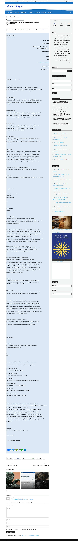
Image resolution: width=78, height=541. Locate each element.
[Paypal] (67, 1)
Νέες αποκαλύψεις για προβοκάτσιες (41, 465)
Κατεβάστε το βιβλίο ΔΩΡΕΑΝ (57, 261)
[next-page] (9, 490)
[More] (44, 458)
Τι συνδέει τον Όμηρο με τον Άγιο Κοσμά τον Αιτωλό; (13, 486)
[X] (69, 1)
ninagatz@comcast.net (44, 62)
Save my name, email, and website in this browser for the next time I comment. (22, 529)
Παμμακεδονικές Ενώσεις (18, 19)
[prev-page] (7, 490)
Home (7, 17)
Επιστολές (17, 17)
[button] (70, 12)
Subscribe (69, 23)
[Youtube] (71, 1)
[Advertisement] (49, 6)
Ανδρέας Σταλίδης (27, 481)
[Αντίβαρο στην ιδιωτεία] (15, 6)
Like (55, 23)
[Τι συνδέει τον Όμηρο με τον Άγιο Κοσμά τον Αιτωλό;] (13, 480)
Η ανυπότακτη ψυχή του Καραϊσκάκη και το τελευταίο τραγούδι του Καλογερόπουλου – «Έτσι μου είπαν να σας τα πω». (42, 485)
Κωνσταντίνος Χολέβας (13, 484)
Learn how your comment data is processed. (30, 535)
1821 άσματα (42, 481)
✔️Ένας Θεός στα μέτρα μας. (59, 211)
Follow (61, 23)
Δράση (11, 17)
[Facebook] (65, 1)
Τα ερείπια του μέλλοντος (11, 465)
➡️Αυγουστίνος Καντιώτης (59, 142)
